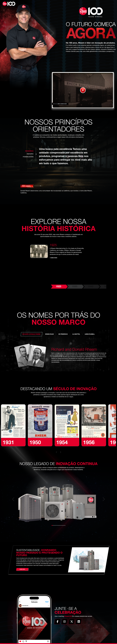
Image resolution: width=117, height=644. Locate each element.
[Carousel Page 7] (59, 525)
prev (56, 452)
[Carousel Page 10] (63, 525)
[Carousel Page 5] (57, 525)
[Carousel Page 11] (64, 525)
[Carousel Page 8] (61, 525)
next (60, 452)
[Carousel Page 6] (58, 525)
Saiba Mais (54, 257)
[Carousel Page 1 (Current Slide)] (52, 525)
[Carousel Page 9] (62, 525)
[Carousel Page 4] (55, 525)
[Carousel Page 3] (54, 525)
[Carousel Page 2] (53, 525)
